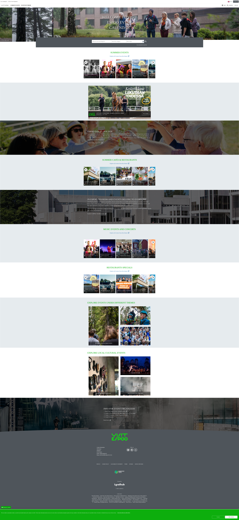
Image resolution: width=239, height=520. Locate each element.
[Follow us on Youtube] (128, 449)
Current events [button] (15, 5)
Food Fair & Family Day (97, 497)
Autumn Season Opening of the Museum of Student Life (131, 498)
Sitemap (131, 464)
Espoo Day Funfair (95, 495)
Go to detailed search (141, 45)
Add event (236, 1)
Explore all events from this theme (118, 56)
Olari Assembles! (136, 499)
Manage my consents (6, 507)
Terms (125, 464)
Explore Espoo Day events (94, 142)
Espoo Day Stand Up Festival (108, 497)
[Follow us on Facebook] (131, 449)
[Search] (145, 41)
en (231, 1)
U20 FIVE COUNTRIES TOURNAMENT (117, 502)
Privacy (98, 464)
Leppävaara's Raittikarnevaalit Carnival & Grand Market (135, 497)
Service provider (139, 464)
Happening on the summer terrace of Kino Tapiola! (137, 495)
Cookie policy (105, 464)
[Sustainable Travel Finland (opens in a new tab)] (119, 474)
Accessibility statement (117, 464)
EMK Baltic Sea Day (119, 497)
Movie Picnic (128, 502)
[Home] (4, 5)
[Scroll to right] (153, 169)
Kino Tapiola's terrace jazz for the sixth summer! (111, 499)
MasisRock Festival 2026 (126, 499)
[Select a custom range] (143, 41)
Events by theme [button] (26, 5)
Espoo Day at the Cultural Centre (106, 495)
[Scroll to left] (85, 62)
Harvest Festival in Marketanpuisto (120, 495)
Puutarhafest (94, 498)
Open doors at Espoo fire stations (104, 498)
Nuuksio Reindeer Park (115, 498)
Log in (236, 5)
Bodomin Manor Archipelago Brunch (101, 502)
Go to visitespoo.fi (4, 1)
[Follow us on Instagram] (135, 449)
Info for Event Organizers (13, 1)
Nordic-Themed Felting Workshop (139, 502)
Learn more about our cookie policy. (123, 512)
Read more (146, 113)
